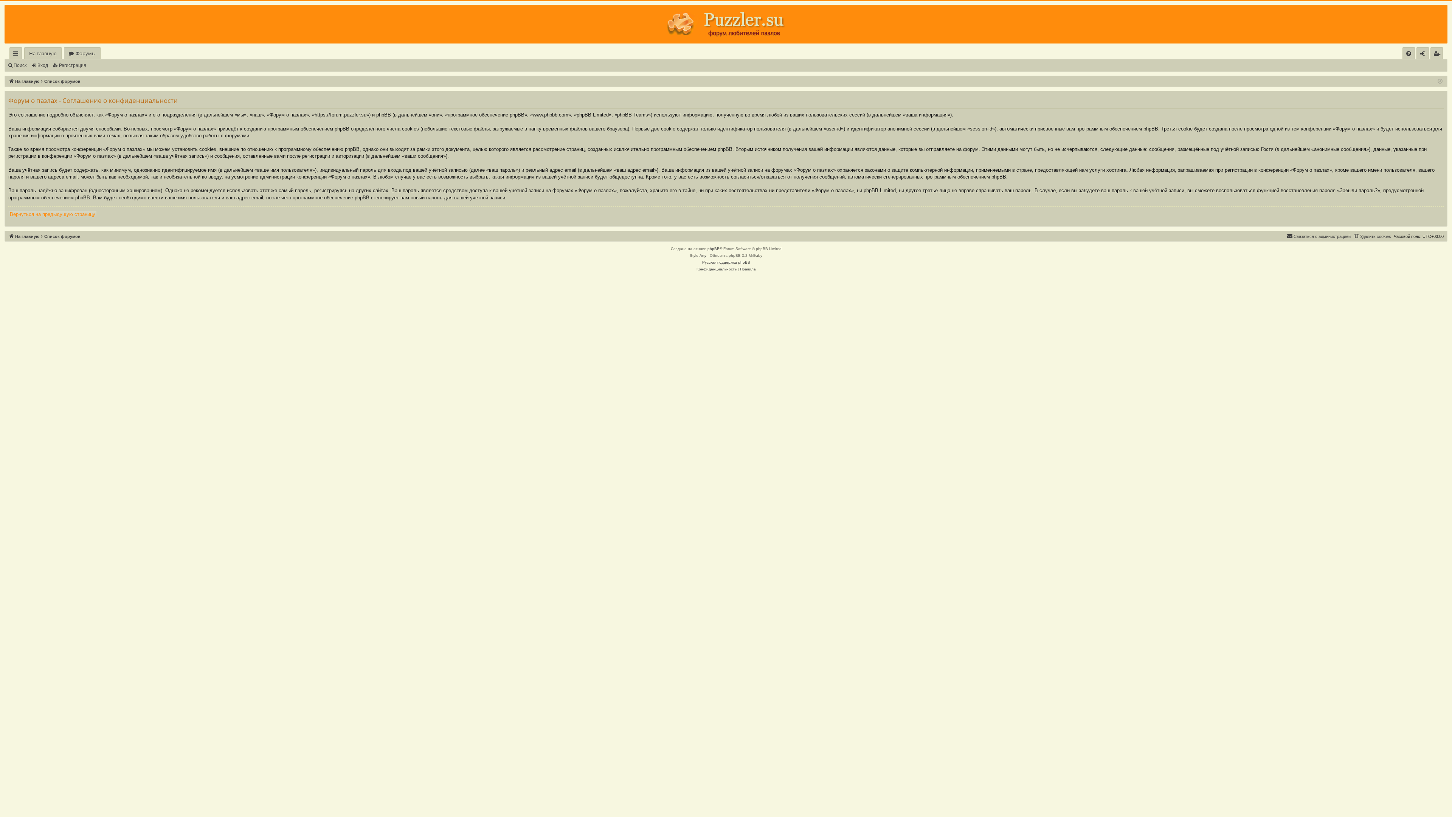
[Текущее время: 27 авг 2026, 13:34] (1440, 81)
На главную (43, 53)
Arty (703, 255)
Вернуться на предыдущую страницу (52, 214)
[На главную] (726, 24)
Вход (42, 65)
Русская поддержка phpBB (726, 262)
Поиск (20, 65)
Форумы (86, 53)
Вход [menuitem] (1424, 54)
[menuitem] (1409, 53)
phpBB (713, 249)
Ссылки (17, 54)
